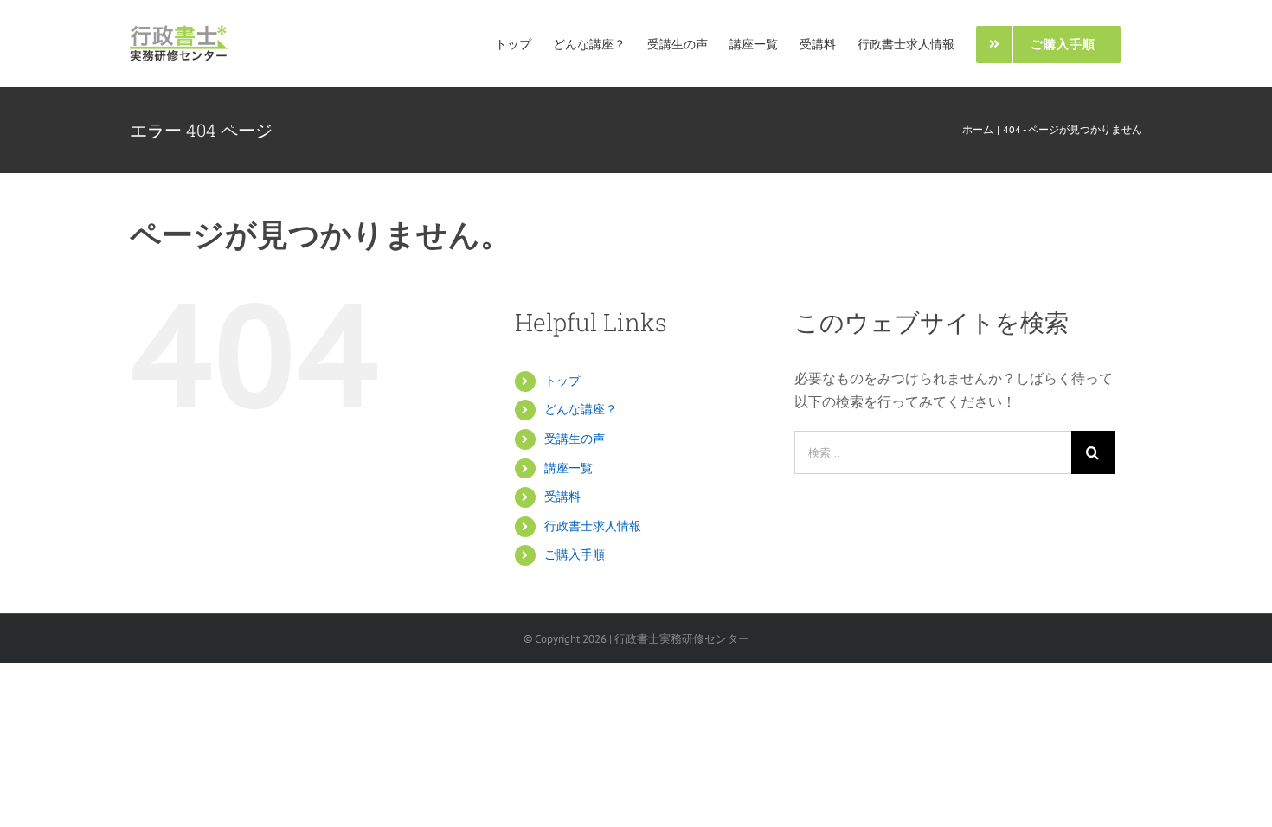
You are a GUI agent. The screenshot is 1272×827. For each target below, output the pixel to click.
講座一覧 (568, 468)
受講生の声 (574, 438)
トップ (562, 380)
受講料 (562, 496)
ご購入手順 (574, 554)
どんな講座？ (580, 409)
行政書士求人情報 (592, 526)
